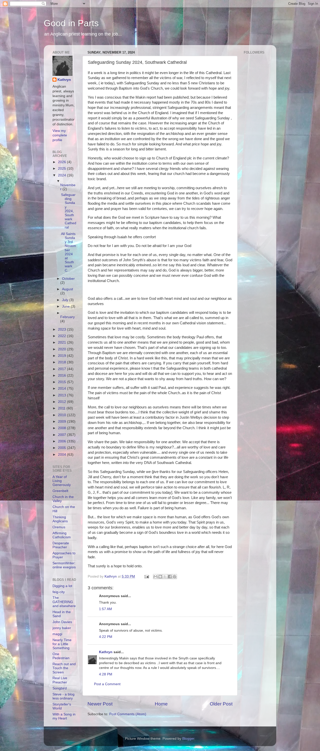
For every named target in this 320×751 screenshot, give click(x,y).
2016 (62, 375)
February (67, 317)
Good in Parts (71, 23)
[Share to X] (165, 576)
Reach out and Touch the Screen (64, 668)
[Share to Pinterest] (174, 576)
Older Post (221, 703)
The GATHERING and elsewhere (64, 602)
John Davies (62, 622)
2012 (62, 402)
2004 (62, 454)
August (67, 289)
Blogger (188, 738)
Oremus (58, 527)
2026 (62, 162)
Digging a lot (62, 586)
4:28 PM (105, 674)
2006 (62, 441)
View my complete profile (59, 135)
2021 (62, 342)
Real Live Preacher (59, 680)
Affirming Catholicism (61, 535)
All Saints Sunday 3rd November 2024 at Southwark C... (68, 252)
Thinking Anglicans (60, 519)
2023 (62, 329)
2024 (62, 175)
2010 (62, 415)
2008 (62, 428)
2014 (62, 388)
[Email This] (155, 576)
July (65, 300)
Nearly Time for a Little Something (62, 644)
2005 (62, 448)
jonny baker (61, 628)
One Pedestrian (61, 656)
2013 (62, 395)
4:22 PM (105, 637)
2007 (62, 435)
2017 (62, 369)
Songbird (59, 688)
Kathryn (105, 652)
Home (161, 703)
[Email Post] (146, 576)
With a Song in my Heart (64, 716)
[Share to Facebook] (169, 576)
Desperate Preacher (60, 545)
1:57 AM (105, 609)
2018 (62, 362)
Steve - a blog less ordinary (63, 696)
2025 (62, 168)
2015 (62, 382)
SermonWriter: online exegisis (64, 565)
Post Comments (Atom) (127, 714)
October (68, 279)
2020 (62, 349)
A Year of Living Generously (61, 481)
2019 (62, 356)
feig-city (58, 592)
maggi (57, 634)
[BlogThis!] (160, 576)
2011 (62, 408)
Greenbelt (60, 491)
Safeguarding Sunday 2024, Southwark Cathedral (68, 211)
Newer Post (100, 703)
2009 (62, 421)
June (66, 306)
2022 (62, 336)
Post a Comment (107, 684)
